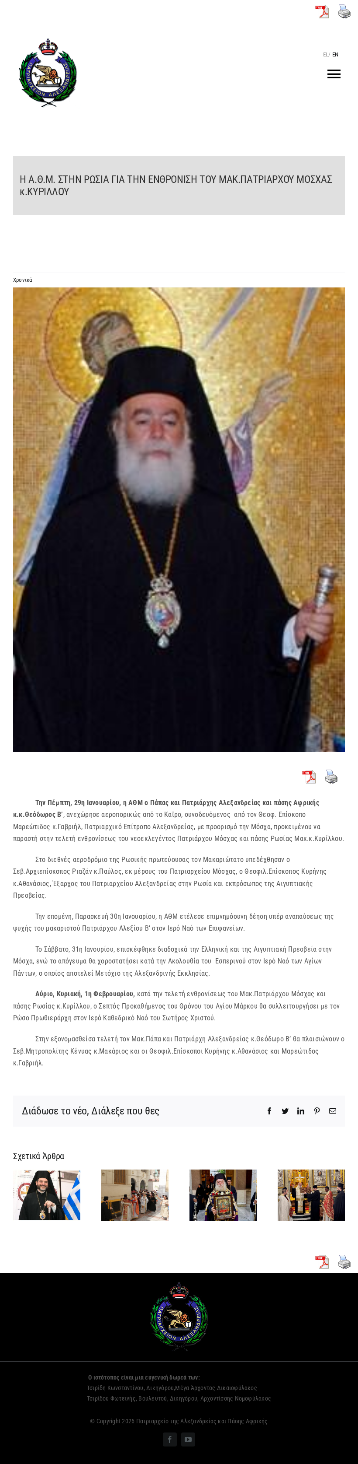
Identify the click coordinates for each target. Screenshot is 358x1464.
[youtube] (188, 1439)
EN (335, 54)
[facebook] (170, 1439)
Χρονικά (22, 280)
